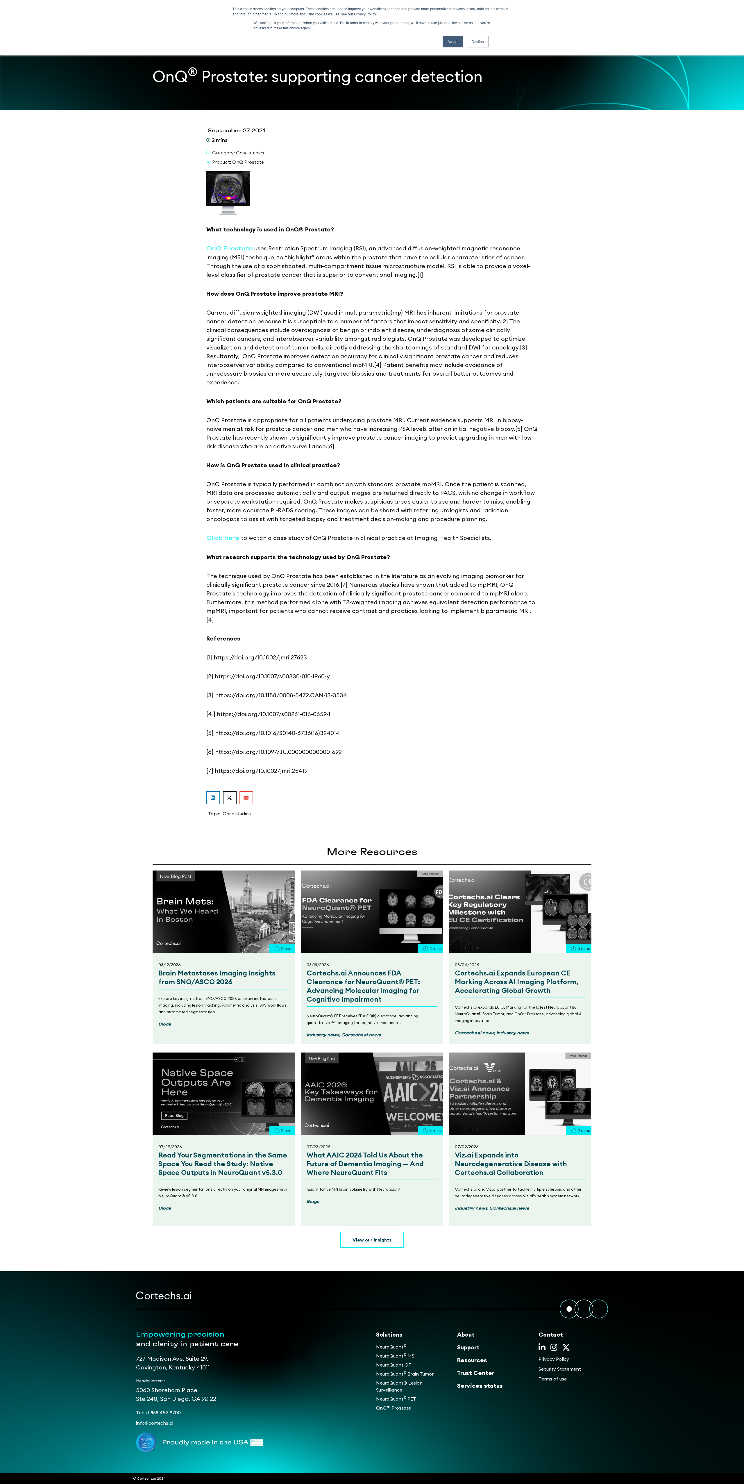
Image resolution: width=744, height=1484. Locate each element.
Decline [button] (478, 41)
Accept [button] (453, 41)
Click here (222, 538)
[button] (213, 797)
